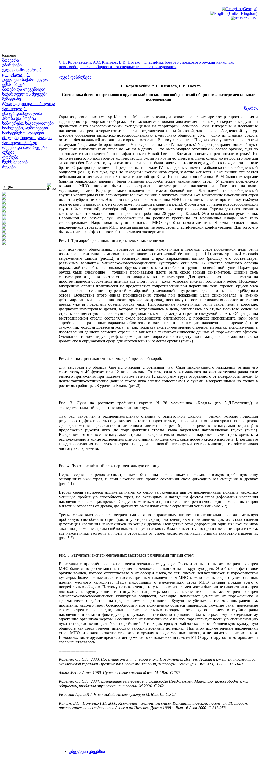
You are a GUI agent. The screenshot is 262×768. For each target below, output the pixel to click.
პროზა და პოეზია (19, 118)
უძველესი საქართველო (25, 79)
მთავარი (10, 60)
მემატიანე (11, 99)
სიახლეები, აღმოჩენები (25, 128)
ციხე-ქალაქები (16, 75)
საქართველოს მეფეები (24, 94)
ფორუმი (10, 157)
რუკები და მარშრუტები (24, 147)
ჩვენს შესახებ (15, 162)
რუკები (9, 167)
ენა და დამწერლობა (22, 113)
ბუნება (8, 152)
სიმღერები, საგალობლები (28, 123)
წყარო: (251, 108)
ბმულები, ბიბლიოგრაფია (27, 138)
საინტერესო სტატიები (23, 133)
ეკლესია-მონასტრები (22, 70)
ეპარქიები (12, 65)
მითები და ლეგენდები (23, 89)
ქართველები (14, 109)
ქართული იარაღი (19, 142)
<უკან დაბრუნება (75, 77)
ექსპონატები (14, 84)
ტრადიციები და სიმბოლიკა (28, 104)
